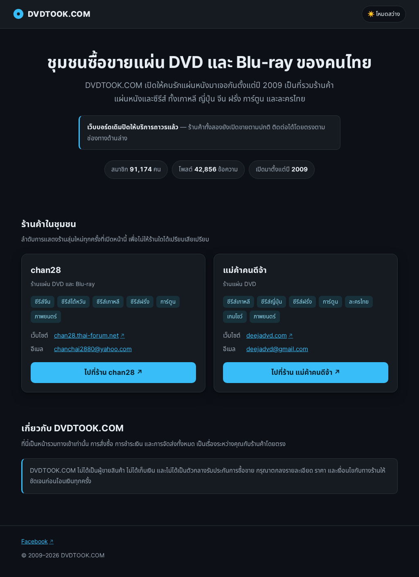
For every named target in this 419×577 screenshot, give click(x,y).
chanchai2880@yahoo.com (93, 349)
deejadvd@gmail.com (277, 349)
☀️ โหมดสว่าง (383, 13)
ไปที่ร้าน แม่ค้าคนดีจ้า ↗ (305, 372)
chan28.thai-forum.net (86, 335)
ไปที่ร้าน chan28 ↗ (113, 372)
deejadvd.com (266, 335)
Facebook (34, 541)
